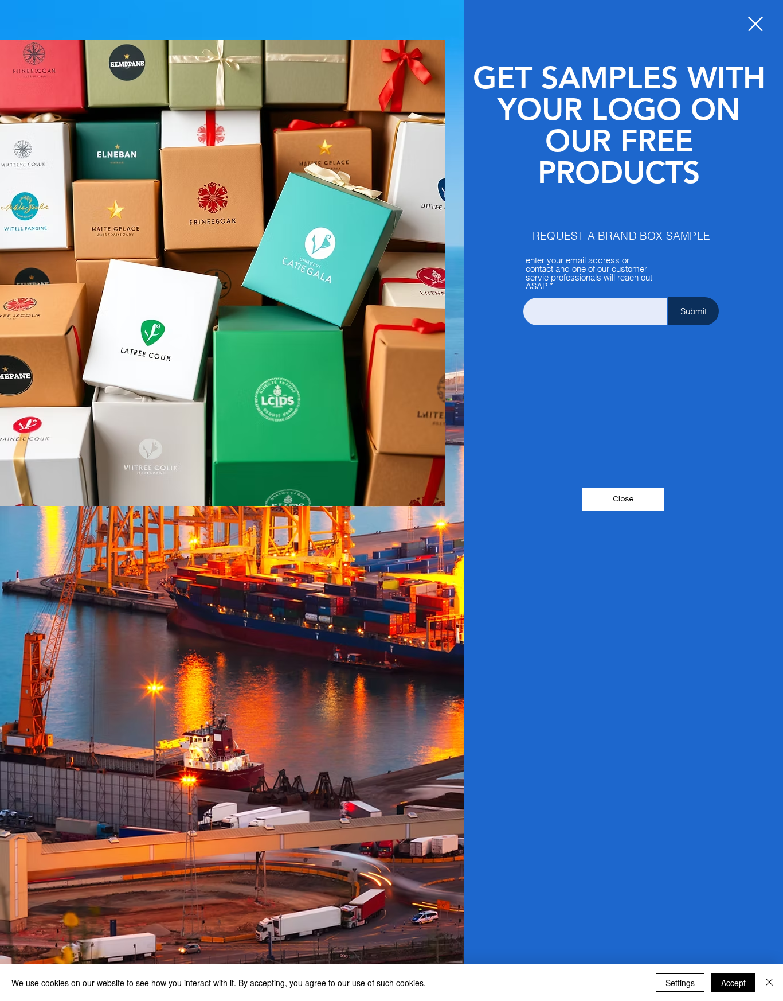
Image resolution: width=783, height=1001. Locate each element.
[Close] (769, 982)
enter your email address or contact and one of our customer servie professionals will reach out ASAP (589, 273)
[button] (755, 24)
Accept (733, 982)
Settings (680, 982)
